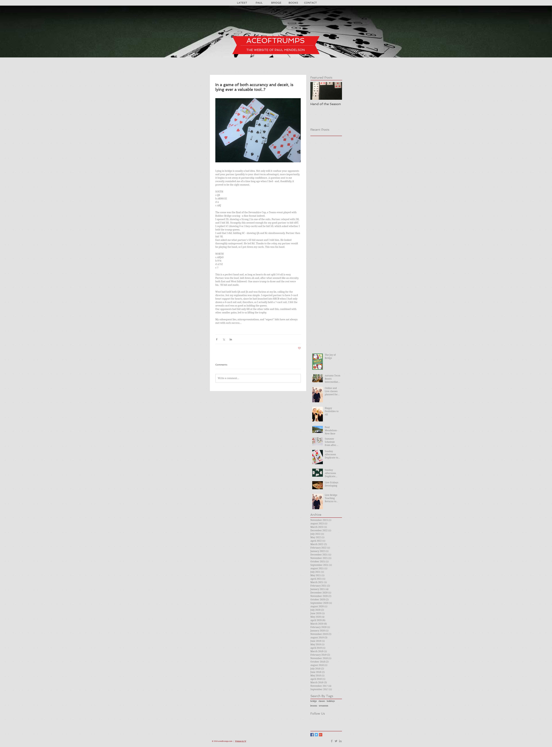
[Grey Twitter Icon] (336, 741)
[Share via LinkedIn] (230, 339)
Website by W (240, 741)
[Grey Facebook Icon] (332, 741)
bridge (313, 701)
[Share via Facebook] (216, 339)
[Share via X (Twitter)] (223, 339)
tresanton (323, 705)
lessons (313, 705)
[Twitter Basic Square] (316, 734)
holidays (331, 701)
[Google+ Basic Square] (320, 734)
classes (322, 701)
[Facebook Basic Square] (312, 734)
